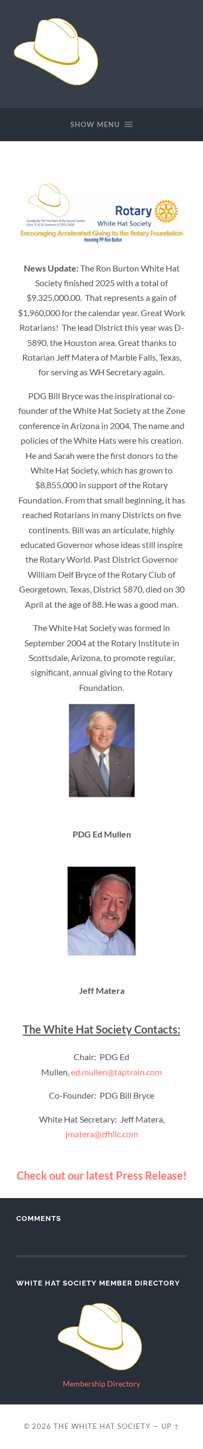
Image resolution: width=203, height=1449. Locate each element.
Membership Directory (101, 1383)
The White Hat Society (102, 1426)
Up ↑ (170, 1426)
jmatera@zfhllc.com (102, 1134)
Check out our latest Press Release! (102, 1175)
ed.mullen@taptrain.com (116, 1072)
